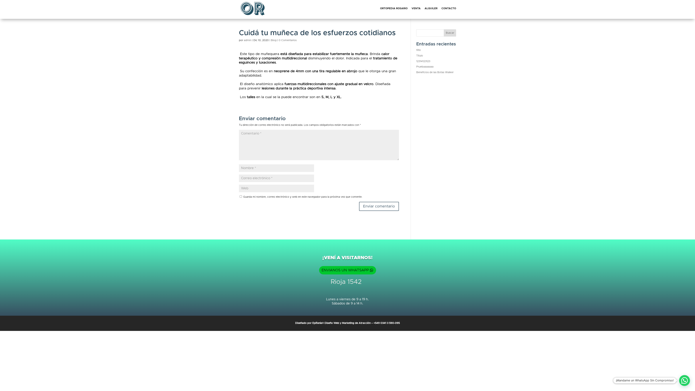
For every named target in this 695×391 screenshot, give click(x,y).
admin (247, 40)
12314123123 (423, 61)
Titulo (419, 55)
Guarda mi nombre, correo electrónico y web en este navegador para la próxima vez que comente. (302, 197)
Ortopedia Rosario (394, 8)
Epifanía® (318, 323)
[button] (684, 380)
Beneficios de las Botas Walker (435, 72)
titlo (418, 50)
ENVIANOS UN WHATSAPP (345, 270)
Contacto (448, 8)
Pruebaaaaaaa (424, 67)
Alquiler (431, 8)
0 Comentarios (288, 40)
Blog (274, 40)
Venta (416, 8)
